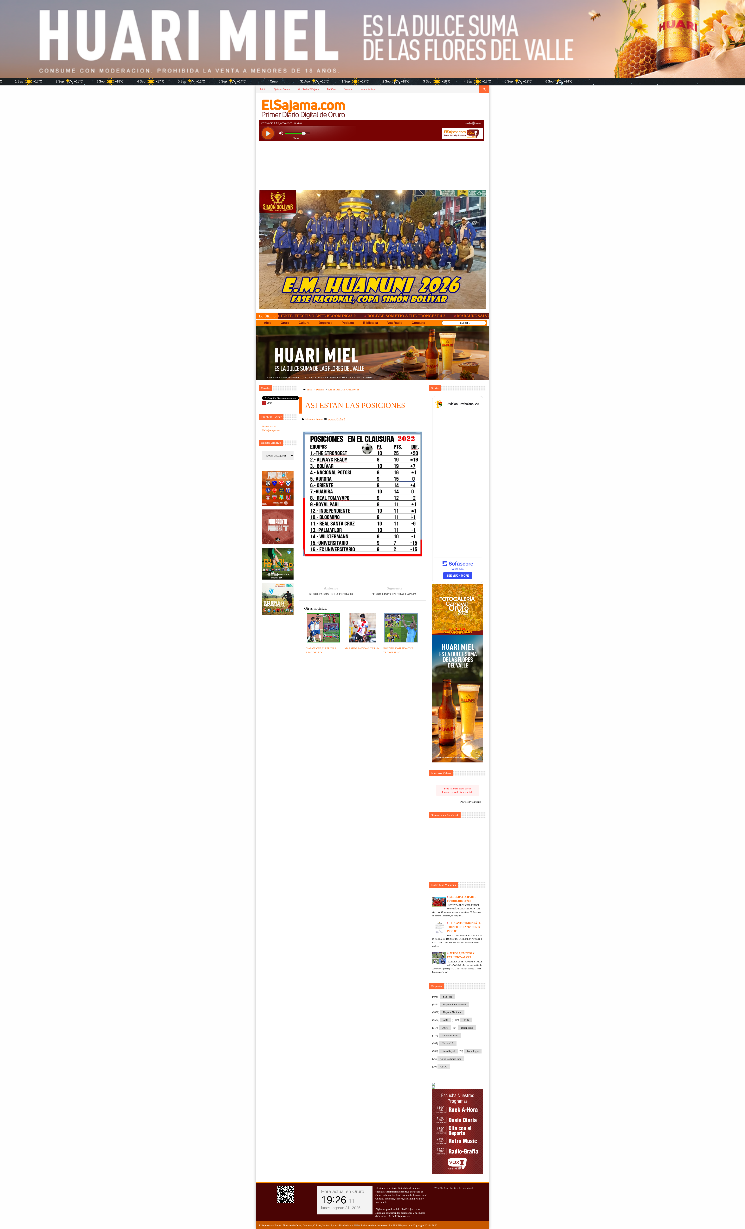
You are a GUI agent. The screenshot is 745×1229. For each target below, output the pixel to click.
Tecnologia (473, 1051)
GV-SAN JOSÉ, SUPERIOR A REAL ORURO (472, 316)
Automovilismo (450, 1035)
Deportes (320, 389)
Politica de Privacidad (461, 1187)
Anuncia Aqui (368, 89)
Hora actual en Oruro (342, 1191)
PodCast (331, 89)
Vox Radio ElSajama (308, 89)
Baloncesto (467, 1027)
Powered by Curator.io (470, 802)
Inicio (263, 89)
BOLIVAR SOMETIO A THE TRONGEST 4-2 (315, 316)
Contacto (348, 89)
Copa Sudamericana (450, 1058)
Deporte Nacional (452, 1012)
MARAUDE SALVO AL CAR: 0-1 (394, 316)
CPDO (443, 1066)
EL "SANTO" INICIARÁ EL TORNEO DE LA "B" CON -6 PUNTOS (464, 927)
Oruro (445, 1027)
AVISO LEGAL (441, 1187)
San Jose (447, 996)
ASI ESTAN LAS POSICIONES (343, 389)
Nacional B (448, 1043)
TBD (356, 1225)
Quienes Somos (282, 89)
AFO (445, 1020)
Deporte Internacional (454, 1004)
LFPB (466, 1020)
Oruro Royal (448, 1051)
